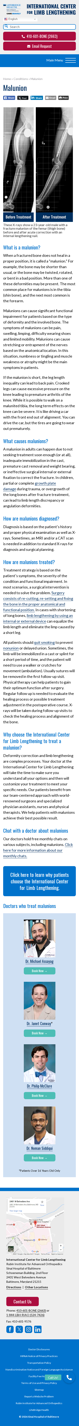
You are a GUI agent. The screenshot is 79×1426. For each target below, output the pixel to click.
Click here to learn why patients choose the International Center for (39, 881)
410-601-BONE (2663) (42, 36)
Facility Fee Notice (39, 1376)
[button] (69, 1377)
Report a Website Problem (39, 1396)
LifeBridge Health (39, 1409)
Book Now (38, 970)
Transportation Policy (39, 1362)
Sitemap (39, 1389)
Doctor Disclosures (39, 1349)
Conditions (20, 79)
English (12, 19)
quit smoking (44, 642)
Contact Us (22, 1301)
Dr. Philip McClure (39, 1086)
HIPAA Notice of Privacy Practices (39, 1356)
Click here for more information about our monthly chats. (38, 850)
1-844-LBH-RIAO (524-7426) (25, 1315)
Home (7, 79)
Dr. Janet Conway (39, 1023)
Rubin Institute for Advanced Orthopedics (39, 1403)
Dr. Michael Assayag (39, 961)
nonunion (11, 648)
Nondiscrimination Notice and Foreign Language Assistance (39, 1369)
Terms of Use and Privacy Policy (39, 1383)
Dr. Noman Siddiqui (40, 1148)
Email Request (41, 46)
